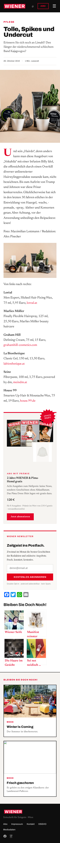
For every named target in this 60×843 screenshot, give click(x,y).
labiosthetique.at (14, 363)
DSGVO (42, 824)
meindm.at (20, 382)
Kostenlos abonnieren (30, 577)
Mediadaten (9, 829)
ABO (43, 6)
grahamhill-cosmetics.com (20, 345)
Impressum (17, 824)
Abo (5, 824)
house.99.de (28, 400)
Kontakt (31, 824)
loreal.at (32, 303)
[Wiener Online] (14, 6)
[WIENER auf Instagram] (11, 836)
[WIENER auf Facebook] (5, 836)
